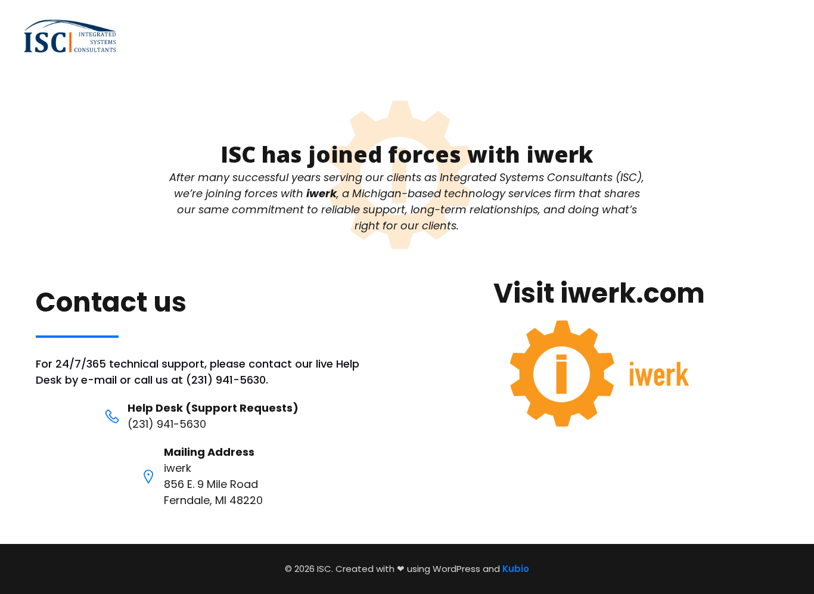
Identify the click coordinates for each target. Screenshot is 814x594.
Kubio (515, 568)
